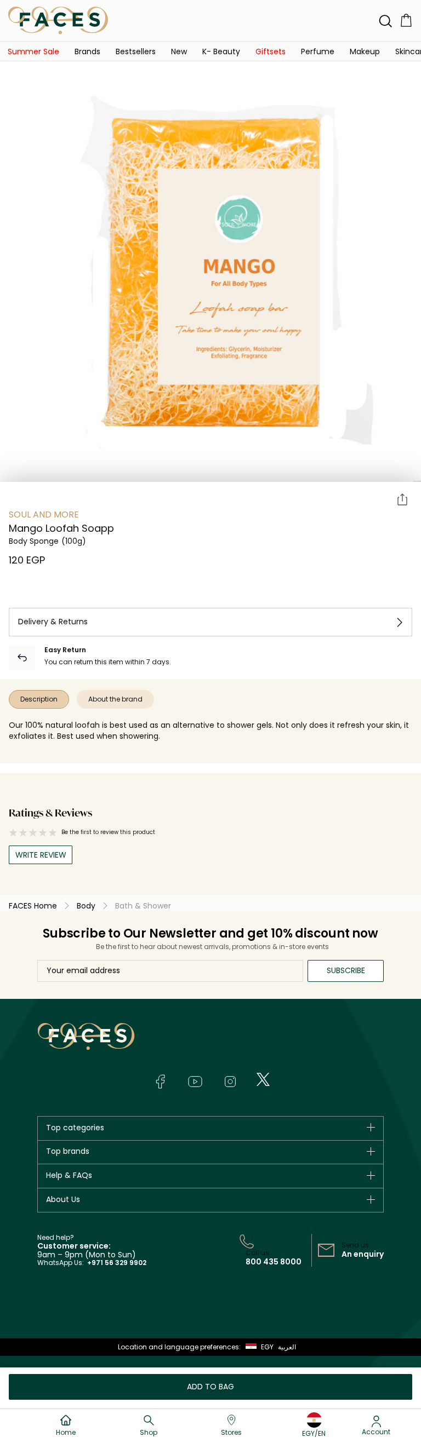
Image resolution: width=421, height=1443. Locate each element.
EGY (267, 1347)
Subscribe (346, 970)
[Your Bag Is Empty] (406, 20)
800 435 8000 (273, 1261)
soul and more (44, 514)
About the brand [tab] (115, 699)
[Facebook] (160, 1081)
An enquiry (363, 1254)
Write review (40, 854)
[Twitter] (263, 1079)
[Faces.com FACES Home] (58, 20)
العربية (287, 1347)
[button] (179, 51)
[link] (33, 51)
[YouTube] (195, 1081)
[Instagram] (230, 1081)
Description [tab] (39, 699)
